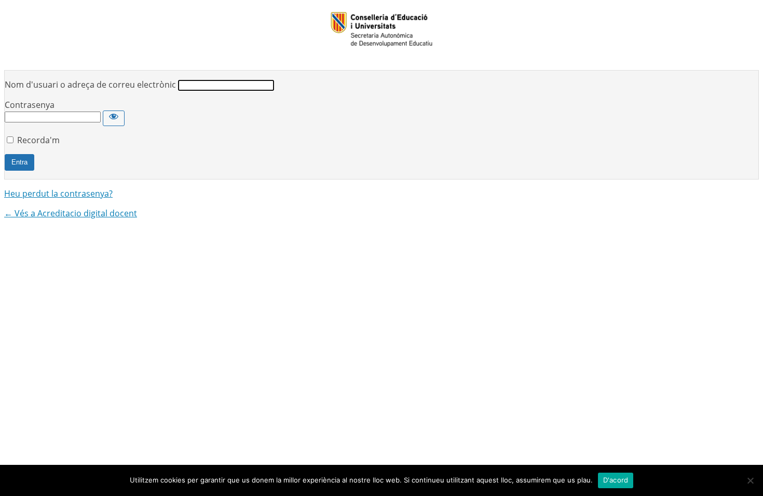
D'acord (616, 480)
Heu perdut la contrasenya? (58, 193)
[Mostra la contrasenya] (114, 118)
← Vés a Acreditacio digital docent (70, 213)
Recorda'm (38, 140)
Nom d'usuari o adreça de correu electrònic (90, 84)
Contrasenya (30, 105)
